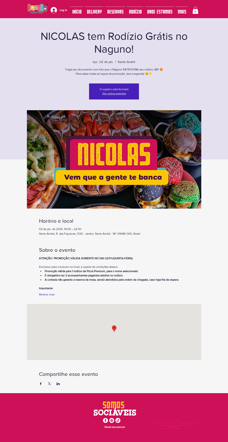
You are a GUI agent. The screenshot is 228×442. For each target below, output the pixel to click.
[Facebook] (105, 420)
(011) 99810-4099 (173, 420)
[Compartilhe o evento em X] (49, 383)
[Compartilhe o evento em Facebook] (40, 383)
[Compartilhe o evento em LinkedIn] (58, 383)
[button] (195, 10)
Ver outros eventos (114, 93)
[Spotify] (111, 420)
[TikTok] (117, 420)
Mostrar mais (47, 294)
